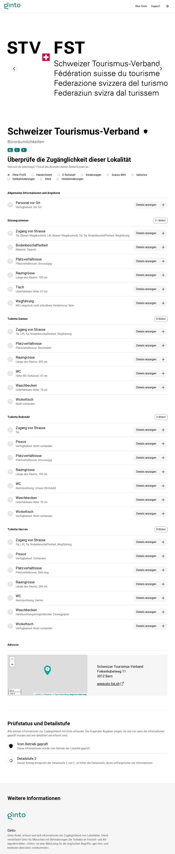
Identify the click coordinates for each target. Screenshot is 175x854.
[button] (14, 68)
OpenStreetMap (62, 694)
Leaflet (38, 694)
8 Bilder (161, 318)
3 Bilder (161, 417)
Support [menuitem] (155, 6)
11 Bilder (160, 220)
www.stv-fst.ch (110, 684)
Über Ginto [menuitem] (141, 6)
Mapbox (48, 694)
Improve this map (78, 694)
